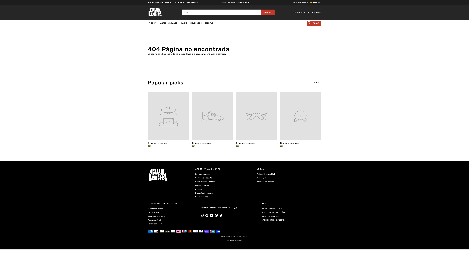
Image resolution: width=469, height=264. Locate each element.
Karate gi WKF (153, 212)
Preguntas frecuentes (204, 193)
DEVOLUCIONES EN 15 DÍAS (273, 212)
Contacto (199, 189)
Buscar (267, 12)
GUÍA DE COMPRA (300, 2)
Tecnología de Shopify (234, 240)
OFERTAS (209, 23)
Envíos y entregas (202, 174)
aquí (198, 54)
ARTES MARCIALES (169, 23)
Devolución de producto (205, 182)
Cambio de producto (203, 178)
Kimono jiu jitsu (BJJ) (156, 216)
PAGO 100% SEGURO (270, 216)
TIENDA (153, 23)
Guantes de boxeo (155, 209)
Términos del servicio (265, 182)
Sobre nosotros (201, 197)
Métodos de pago (202, 185)
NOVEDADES (196, 23)
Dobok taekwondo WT (156, 224)
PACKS (184, 23)
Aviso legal (261, 178)
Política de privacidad (266, 174)
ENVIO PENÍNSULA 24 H (272, 209)
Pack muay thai (154, 220)
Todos (316, 83)
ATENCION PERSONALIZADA (273, 220)
